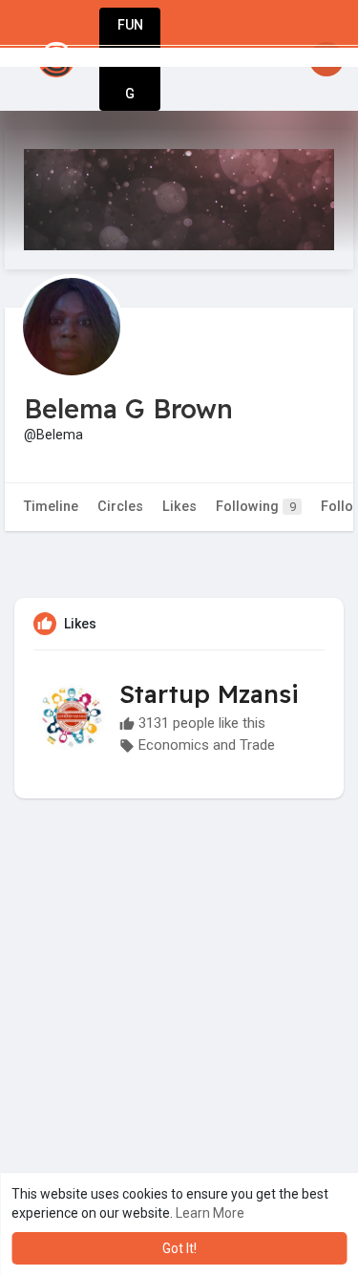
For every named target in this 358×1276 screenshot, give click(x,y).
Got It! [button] (179, 1248)
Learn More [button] (210, 1213)
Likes (179, 507)
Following (256, 507)
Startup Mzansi (209, 694)
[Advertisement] (179, 1054)
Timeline (51, 507)
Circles (120, 507)
